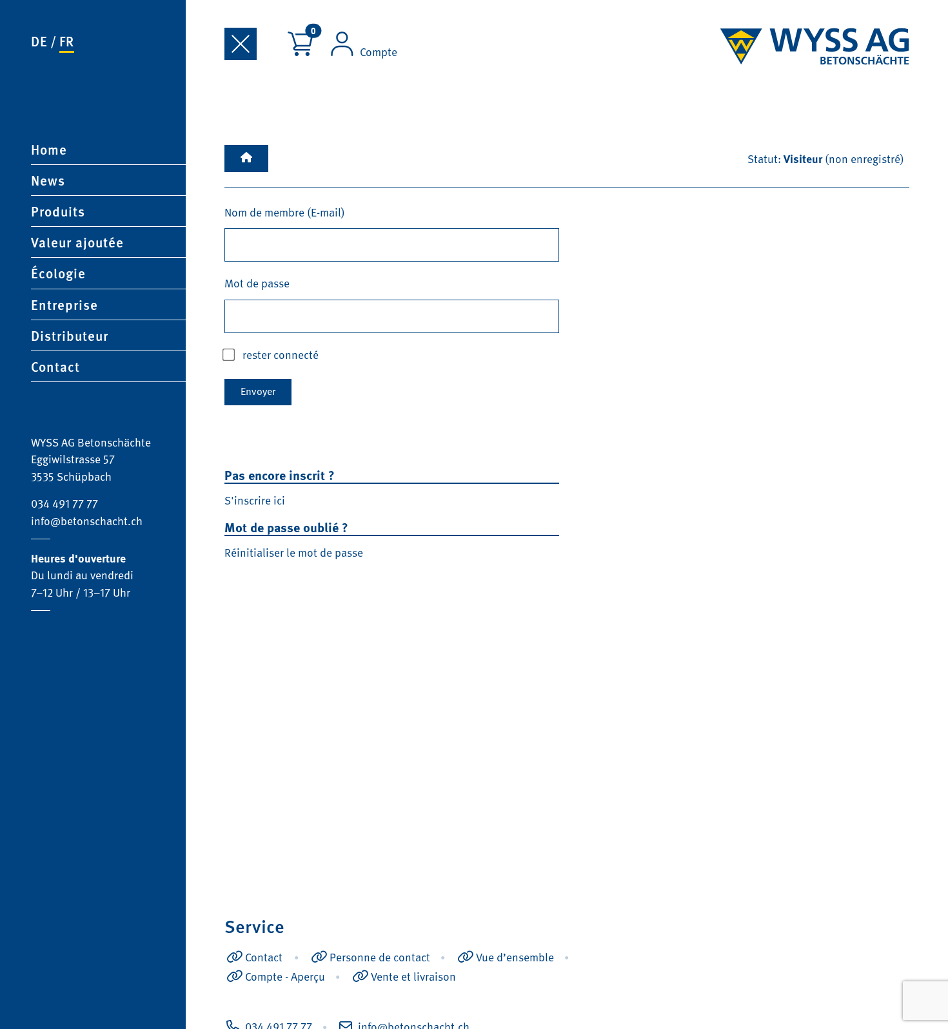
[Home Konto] (246, 158)
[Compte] (342, 45)
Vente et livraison (413, 976)
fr (66, 41)
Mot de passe (257, 282)
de (39, 41)
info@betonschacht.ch (87, 520)
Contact (263, 956)
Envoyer (258, 391)
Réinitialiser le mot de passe (293, 552)
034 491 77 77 (64, 503)
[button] (108, 211)
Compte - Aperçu (285, 976)
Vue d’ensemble (515, 956)
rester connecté (280, 354)
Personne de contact (380, 956)
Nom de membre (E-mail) (284, 212)
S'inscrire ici (254, 500)
